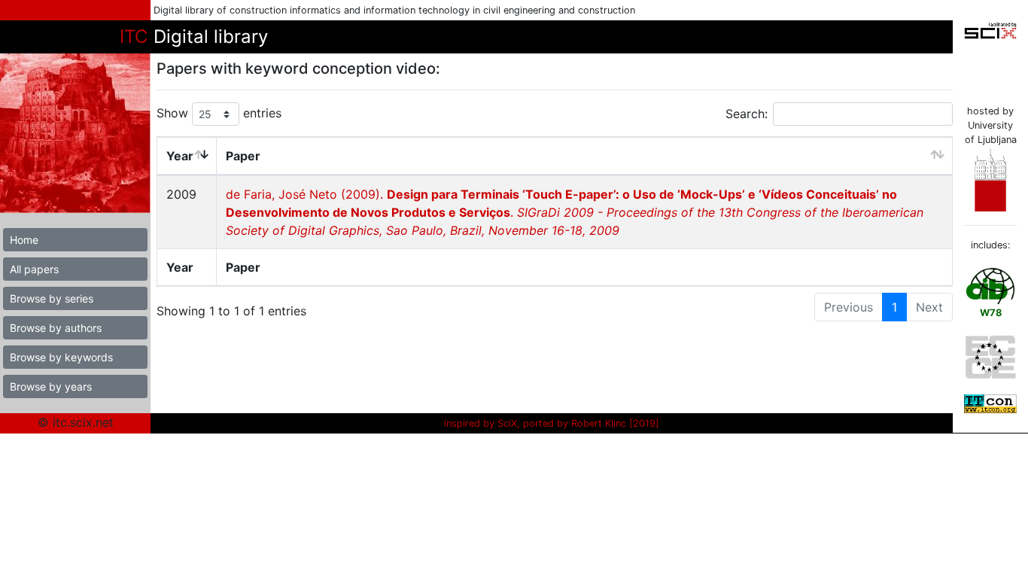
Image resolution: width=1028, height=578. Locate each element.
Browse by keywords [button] (61, 357)
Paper (243, 155)
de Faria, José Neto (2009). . (574, 212)
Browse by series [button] (51, 298)
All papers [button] (34, 269)
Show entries (219, 112)
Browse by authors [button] (56, 327)
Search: (746, 113)
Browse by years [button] (51, 386)
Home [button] (24, 239)
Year (179, 155)
